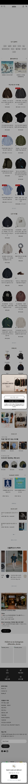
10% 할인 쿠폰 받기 (14, 401)
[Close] (25, 376)
